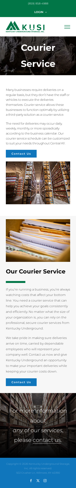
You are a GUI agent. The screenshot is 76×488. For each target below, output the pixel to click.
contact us (47, 440)
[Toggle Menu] (67, 27)
